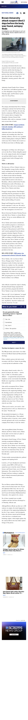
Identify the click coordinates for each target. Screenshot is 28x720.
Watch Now (23, 2)
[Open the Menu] (2, 2)
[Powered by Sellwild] (23, 620)
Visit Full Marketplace (20, 532)
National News (7, 13)
